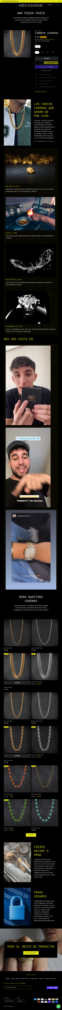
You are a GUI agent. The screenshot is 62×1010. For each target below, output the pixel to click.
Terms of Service (15, 978)
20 (37, 53)
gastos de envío (49, 39)
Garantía (41, 978)
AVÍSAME (46, 58)
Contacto (50, 4)
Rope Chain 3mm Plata (37, 648)
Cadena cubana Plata (36, 681)
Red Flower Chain (8, 794)
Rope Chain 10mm (8, 760)
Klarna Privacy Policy (50, 978)
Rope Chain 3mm (8, 648)
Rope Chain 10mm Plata (37, 755)
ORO (38, 47)
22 (43, 53)
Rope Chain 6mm (8, 721)
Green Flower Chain (9, 828)
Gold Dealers (10, 1006)
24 (48, 53)
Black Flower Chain (36, 794)
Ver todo (31, 835)
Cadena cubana (8, 687)
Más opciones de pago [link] (47, 70)
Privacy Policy (34, 978)
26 (53, 53)
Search (8, 978)
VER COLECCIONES (30, 952)
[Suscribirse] (29, 987)
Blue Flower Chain (35, 828)
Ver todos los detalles (41, 91)
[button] (3, 5)
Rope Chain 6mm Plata (37, 721)
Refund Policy (25, 978)
